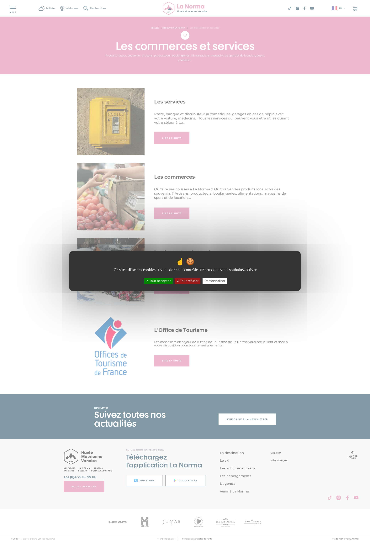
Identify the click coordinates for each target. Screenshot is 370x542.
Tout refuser (188, 281)
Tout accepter (160, 281)
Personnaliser (214, 281)
